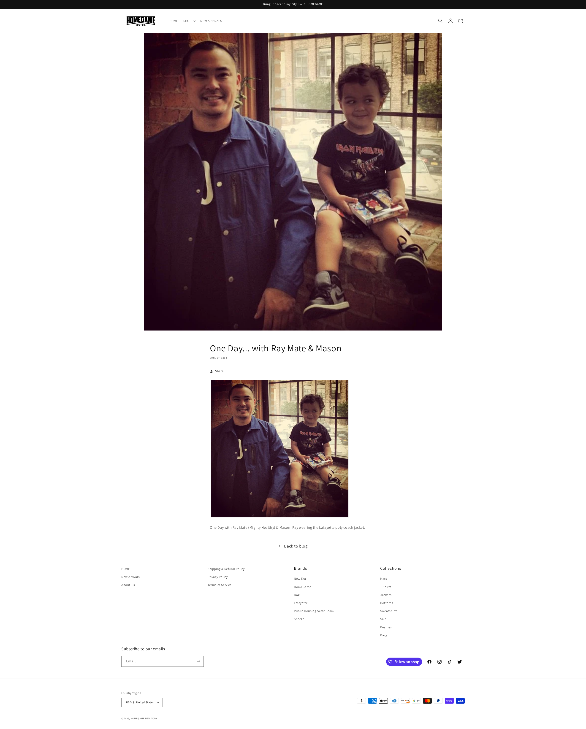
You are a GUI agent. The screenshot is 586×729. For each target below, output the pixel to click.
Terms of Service (220, 585)
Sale (383, 619)
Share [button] (219, 371)
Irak (297, 595)
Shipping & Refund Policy (226, 569)
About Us (128, 585)
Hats (383, 579)
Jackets (385, 595)
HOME (125, 569)
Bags (383, 635)
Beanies (386, 627)
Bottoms (386, 603)
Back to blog (295, 546)
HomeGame (302, 587)
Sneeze (299, 619)
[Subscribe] (198, 661)
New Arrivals (130, 577)
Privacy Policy (218, 577)
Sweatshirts (389, 611)
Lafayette (301, 603)
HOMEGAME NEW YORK (144, 718)
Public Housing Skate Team (314, 611)
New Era (300, 579)
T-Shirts (385, 587)
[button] (189, 21)
